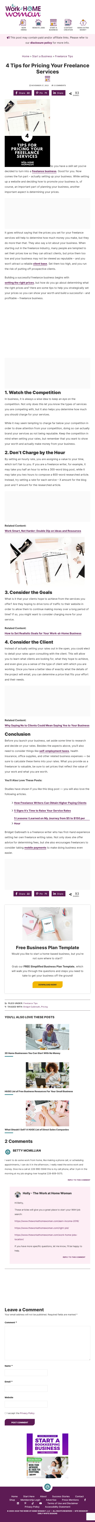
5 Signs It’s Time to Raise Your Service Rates (42, 810)
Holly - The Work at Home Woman (47, 1193)
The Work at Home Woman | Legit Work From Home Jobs (24, 10)
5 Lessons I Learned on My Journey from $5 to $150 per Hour (49, 821)
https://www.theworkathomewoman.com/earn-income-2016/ (47, 1221)
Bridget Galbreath (31, 1007)
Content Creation (68, 29)
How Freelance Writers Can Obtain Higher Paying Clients (50, 802)
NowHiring (24, 29)
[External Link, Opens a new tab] (47, 1454)
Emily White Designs (47, 1513)
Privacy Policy (27, 1413)
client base (40, 263)
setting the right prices (19, 282)
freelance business (44, 171)
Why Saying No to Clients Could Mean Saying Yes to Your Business (47, 725)
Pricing (44, 1007)
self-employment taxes (54, 750)
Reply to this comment (79, 1180)
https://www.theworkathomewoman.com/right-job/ (42, 1228)
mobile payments (35, 847)
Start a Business (53, 29)
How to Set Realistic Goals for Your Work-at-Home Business (43, 633)
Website (9, 1397)
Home (25, 56)
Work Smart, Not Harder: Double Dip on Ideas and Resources (43, 530)
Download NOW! (47, 984)
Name (9, 1366)
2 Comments (60, 85)
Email (9, 1381)
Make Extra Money (83, 29)
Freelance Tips (64, 56)
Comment (11, 1322)
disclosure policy (41, 42)
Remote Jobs (38, 28)
